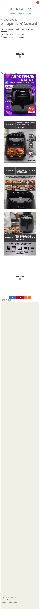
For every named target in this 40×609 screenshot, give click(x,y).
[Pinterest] (20, 297)
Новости (20, 13)
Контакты (4, 600)
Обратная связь (6, 605)
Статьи (28, 13)
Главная (11, 13)
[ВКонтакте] (12, 297)
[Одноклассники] (27, 297)
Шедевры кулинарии (20, 9)
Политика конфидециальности (9, 602)
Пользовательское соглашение (15, 600)
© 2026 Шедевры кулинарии (9, 597)
